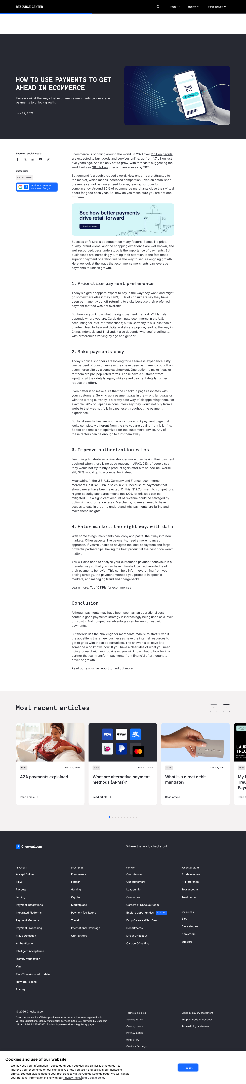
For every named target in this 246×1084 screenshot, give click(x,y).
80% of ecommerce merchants (126, 188)
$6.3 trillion (100, 167)
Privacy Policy (72, 1077)
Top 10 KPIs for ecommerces (110, 587)
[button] (175, 6)
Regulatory (132, 1039)
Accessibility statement (196, 1026)
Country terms (134, 1026)
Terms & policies (136, 1012)
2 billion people (162, 154)
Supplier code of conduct (197, 1019)
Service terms (134, 1019)
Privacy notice (135, 1032)
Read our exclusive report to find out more (102, 668)
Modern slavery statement (197, 1012)
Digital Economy (24, 177)
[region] (123, 1067)
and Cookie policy (93, 1077)
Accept (188, 1067)
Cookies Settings (136, 1046)
